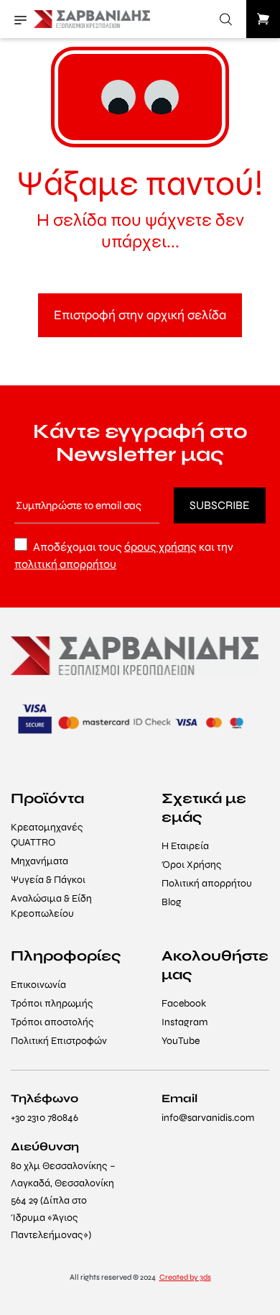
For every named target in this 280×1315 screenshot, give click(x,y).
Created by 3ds (185, 1277)
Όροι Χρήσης (192, 864)
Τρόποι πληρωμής (52, 1003)
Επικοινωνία (38, 985)
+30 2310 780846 (44, 1118)
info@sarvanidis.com (208, 1118)
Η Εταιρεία (185, 846)
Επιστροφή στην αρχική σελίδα (140, 315)
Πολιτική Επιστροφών (59, 1041)
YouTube (181, 1041)
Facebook (184, 1003)
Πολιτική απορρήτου (207, 883)
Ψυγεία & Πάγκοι (48, 880)
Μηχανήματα (39, 861)
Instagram (184, 1022)
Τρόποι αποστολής (52, 1022)
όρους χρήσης (160, 547)
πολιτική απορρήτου (65, 564)
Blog (172, 902)
